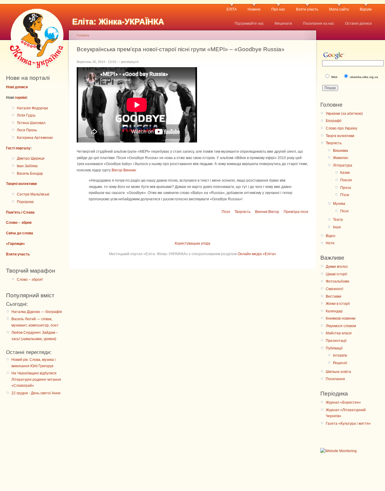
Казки (345, 172)
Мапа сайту (339, 9)
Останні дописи (358, 23)
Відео (330, 236)
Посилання (335, 379)
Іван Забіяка (27, 166)
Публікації (334, 348)
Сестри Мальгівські (33, 194)
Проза (345, 188)
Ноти (330, 243)
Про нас (278, 9)
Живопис (340, 158)
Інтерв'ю (340, 355)
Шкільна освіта (338, 372)
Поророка (25, 202)
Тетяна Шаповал (31, 123)
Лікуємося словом (341, 326)
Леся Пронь (27, 130)
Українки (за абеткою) (344, 113)
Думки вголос (337, 266)
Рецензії (340, 363)
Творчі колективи (21, 184)
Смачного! (334, 289)
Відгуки (366, 9)
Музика (339, 204)
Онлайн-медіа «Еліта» (257, 254)
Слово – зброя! (30, 279)
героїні (20, 97)
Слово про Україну (341, 128)
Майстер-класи (339, 333)
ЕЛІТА (231, 9)
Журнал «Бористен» (343, 402)
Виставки (333, 296)
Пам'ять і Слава (20, 212)
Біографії (333, 121)
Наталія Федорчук (32, 108)
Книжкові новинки (341, 318)
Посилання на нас (318, 23)
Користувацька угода (192, 243)
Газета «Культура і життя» (348, 423)
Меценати (283, 23)
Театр (338, 219)
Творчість (243, 212)
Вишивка (340, 151)
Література (342, 165)
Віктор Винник (124, 170)
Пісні (226, 212)
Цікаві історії (336, 274)
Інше (337, 227)
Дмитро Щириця (31, 158)
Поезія (346, 180)
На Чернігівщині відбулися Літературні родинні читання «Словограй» (36, 379)
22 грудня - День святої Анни (35, 393)
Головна (83, 35)
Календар (334, 311)
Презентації (336, 341)
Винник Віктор (267, 212)
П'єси (344, 195)
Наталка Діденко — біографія (36, 312)
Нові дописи (17, 87)
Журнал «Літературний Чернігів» (346, 413)
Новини (254, 9)
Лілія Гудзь (26, 115)
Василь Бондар (30, 173)
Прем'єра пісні (296, 212)
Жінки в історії (338, 304)
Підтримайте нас (249, 23)
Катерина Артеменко (35, 138)
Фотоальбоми (337, 281)
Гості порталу (18, 148)
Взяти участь (307, 9)
